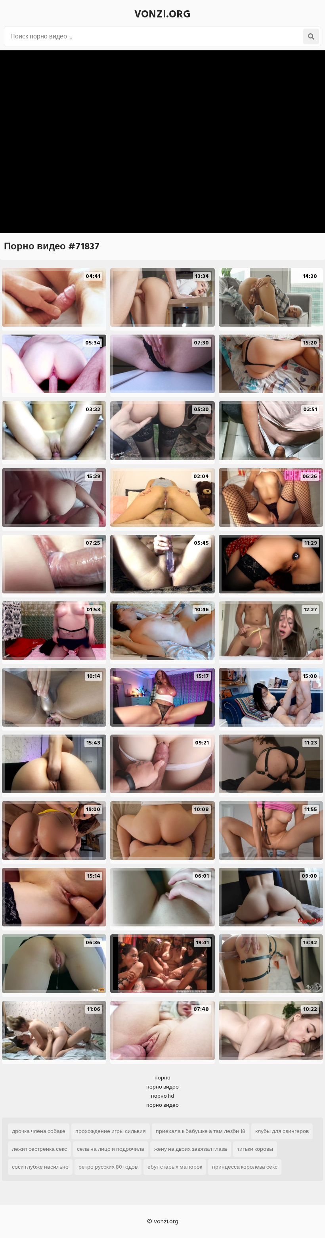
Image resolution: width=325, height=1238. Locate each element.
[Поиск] (311, 36)
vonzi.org (162, 14)
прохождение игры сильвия (110, 1131)
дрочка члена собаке (38, 1131)
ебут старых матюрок (174, 1166)
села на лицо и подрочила (110, 1149)
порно (162, 1077)
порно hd (162, 1095)
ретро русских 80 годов (108, 1166)
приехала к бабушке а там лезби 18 (200, 1131)
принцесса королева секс (244, 1166)
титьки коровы (255, 1149)
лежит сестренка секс (39, 1149)
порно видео (162, 1086)
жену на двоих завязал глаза (190, 1149)
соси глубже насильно (40, 1166)
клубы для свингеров (282, 1131)
